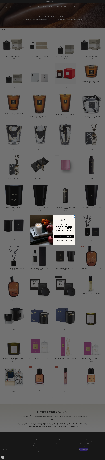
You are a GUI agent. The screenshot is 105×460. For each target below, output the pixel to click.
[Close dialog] (73, 216)
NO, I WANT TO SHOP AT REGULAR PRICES (64, 240)
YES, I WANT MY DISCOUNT (64, 236)
